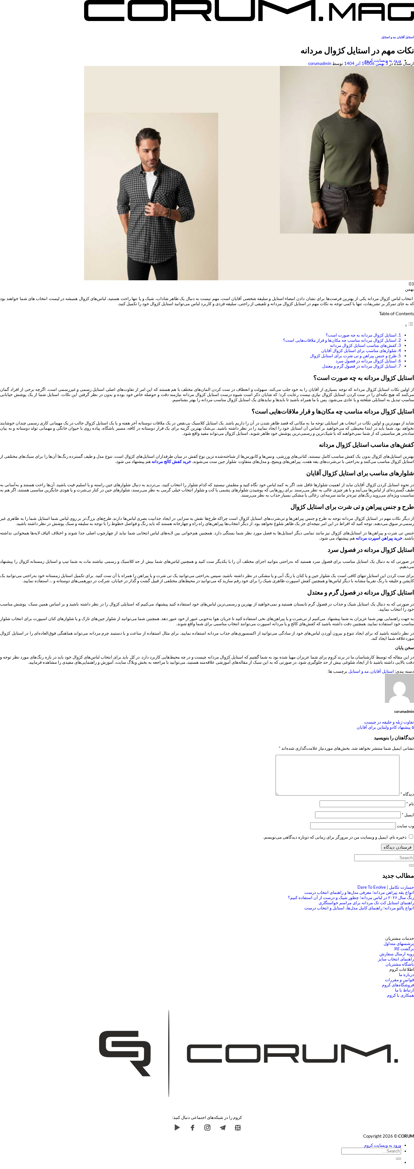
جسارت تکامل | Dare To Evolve (385, 887)
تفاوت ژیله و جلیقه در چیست (389, 721)
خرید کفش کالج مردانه (171, 461)
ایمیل (408, 814)
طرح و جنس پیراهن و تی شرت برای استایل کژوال (353, 355)
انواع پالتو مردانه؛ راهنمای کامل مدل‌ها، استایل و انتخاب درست (359, 907)
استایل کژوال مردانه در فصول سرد (366, 360)
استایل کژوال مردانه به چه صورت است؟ (361, 335)
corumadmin (319, 63)
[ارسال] (411, 865)
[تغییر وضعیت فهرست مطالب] (409, 325)
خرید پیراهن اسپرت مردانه (379, 538)
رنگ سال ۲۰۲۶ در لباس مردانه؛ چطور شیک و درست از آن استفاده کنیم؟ (351, 897)
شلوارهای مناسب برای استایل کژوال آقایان (359, 350)
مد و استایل (388, 37)
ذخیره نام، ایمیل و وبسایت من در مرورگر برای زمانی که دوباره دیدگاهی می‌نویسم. (335, 837)
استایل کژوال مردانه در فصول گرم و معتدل (359, 366)
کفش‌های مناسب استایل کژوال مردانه (363, 345)
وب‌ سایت (405, 825)
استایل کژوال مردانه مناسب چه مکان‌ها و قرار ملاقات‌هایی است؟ (340, 340)
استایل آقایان (405, 37)
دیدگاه (407, 794)
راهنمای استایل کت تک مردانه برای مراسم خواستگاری (366, 902)
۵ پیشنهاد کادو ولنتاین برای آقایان (385, 727)
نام (410, 803)
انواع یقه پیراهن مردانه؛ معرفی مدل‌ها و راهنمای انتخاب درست (359, 892)
